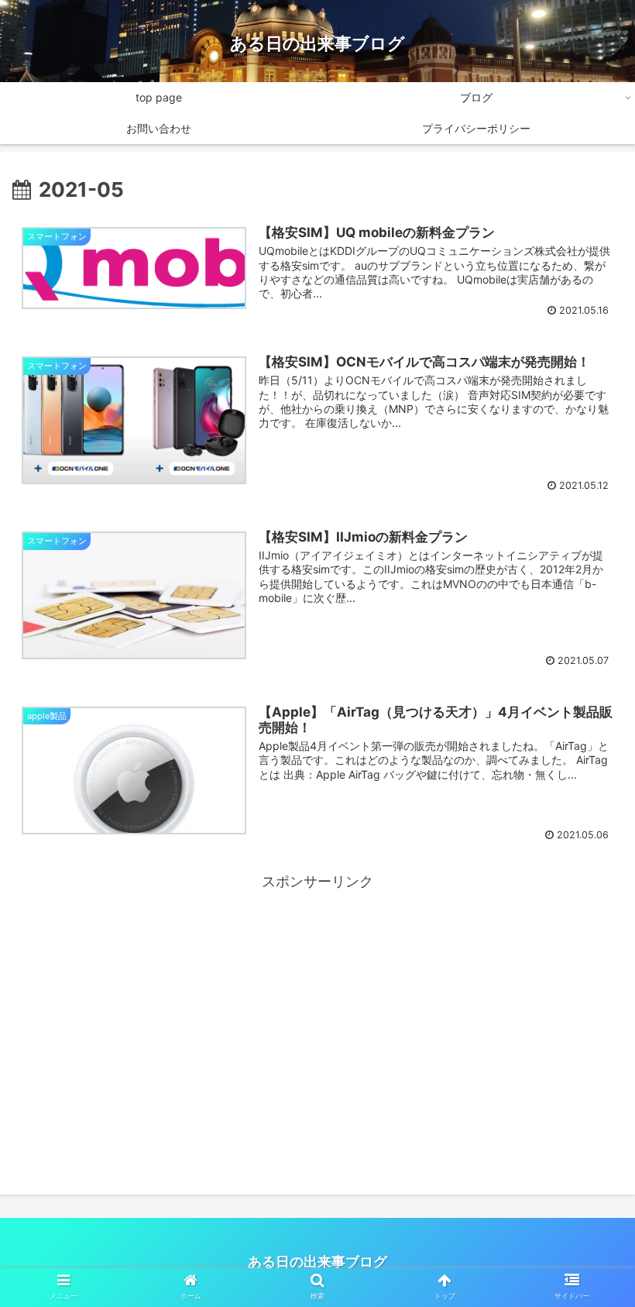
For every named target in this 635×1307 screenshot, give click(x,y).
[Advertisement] (317, 1003)
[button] (587, 1258)
